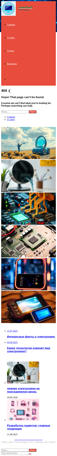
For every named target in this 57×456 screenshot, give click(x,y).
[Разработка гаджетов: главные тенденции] (31, 410)
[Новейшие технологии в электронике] (28, 209)
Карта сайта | (8, 442)
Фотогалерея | (22, 442)
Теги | (32, 442)
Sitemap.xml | (42, 442)
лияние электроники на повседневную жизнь (23, 390)
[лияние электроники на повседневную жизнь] (28, 176)
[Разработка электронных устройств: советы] (28, 241)
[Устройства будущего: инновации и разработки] (28, 274)
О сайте (11, 37)
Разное (52, 442)
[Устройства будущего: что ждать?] (28, 307)
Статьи (10, 50)
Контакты (12, 64)
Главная (11, 24)
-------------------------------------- (28, 439)
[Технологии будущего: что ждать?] (28, 143)
